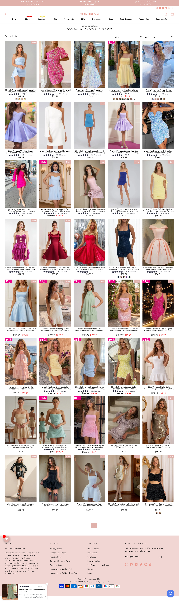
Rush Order (92, 553)
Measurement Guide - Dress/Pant (64, 573)
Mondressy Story (95, 579)
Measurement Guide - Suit (61, 569)
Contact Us (81, 579)
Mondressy (89, 14)
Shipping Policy (56, 557)
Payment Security (57, 565)
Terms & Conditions (58, 553)
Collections (92, 26)
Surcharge (91, 557)
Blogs (89, 573)
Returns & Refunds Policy (60, 561)
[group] (21, 94)
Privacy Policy (56, 549)
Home (83, 26)
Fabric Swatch (93, 561)
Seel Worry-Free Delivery (98, 565)
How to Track (93, 549)
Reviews (90, 569)
